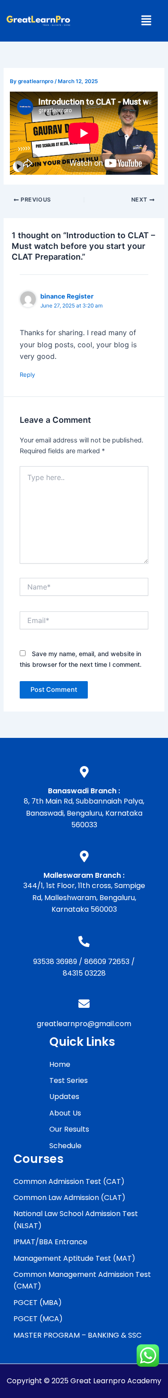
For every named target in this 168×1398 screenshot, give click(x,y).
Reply (27, 374)
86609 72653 (106, 961)
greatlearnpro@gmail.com (84, 1024)
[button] (146, 20)
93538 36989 (55, 961)
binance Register (67, 296)
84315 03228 (84, 973)
